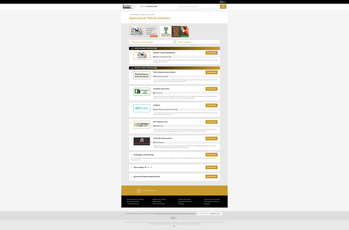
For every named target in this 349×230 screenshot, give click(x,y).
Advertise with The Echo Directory (180, 213)
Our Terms (192, 213)
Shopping (181, 203)
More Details (211, 53)
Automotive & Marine (133, 201)
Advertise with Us (209, 213)
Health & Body (157, 201)
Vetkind (156, 105)
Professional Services (184, 199)
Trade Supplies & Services (211, 201)
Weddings (207, 203)
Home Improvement (158, 203)
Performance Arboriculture (164, 72)
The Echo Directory (134, 14)
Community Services (133, 203)
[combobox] (198, 6)
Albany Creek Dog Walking (164, 53)
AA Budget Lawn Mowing (144, 155)
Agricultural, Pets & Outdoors (135, 199)
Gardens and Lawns (161, 89)
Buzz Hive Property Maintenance (147, 177)
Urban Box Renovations (162, 138)
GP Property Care (160, 122)
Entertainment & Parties (159, 199)
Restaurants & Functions (185, 201)
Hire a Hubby (139, 167)
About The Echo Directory (163, 213)
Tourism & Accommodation (212, 199)
